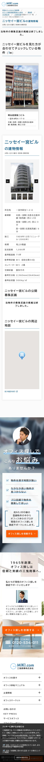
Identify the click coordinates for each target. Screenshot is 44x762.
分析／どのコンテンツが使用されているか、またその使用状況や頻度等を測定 (21, 746)
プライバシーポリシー (13, 723)
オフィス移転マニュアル (14, 685)
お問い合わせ (10, 709)
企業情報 (8, 693)
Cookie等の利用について (23, 735)
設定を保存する (22, 757)
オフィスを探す (10, 678)
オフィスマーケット (12, 700)
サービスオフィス (11, 718)
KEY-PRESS (10, 714)
